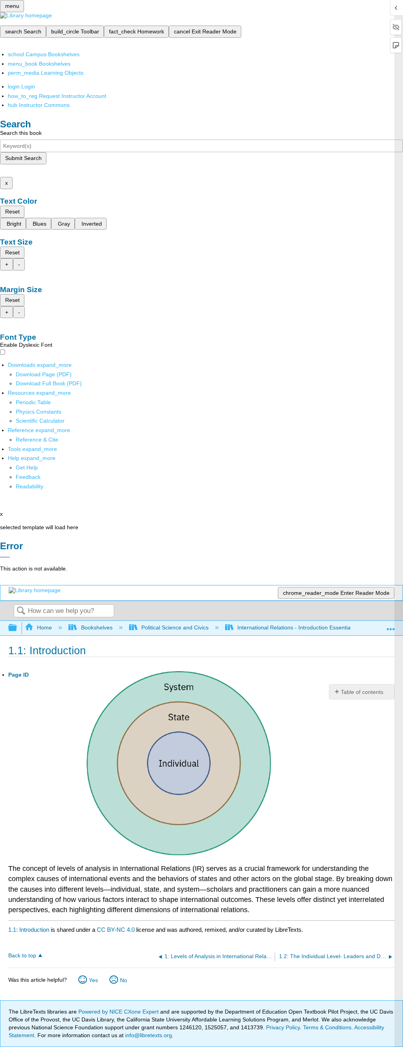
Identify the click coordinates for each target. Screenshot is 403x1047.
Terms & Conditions (327, 1027)
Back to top (22, 956)
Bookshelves (96, 627)
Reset (12, 211)
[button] (28, 477)
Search (21, 611)
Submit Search (23, 158)
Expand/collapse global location (390, 626)
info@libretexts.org (148, 1035)
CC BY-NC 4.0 (116, 929)
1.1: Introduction (28, 929)
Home (44, 627)
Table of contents (362, 692)
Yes (93, 980)
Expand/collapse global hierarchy (17, 628)
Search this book (21, 133)
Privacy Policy (283, 1027)
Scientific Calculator (40, 421)
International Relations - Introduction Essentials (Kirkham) (309, 627)
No (123, 980)
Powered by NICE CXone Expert (119, 1011)
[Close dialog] (5, 557)
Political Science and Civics (175, 627)
